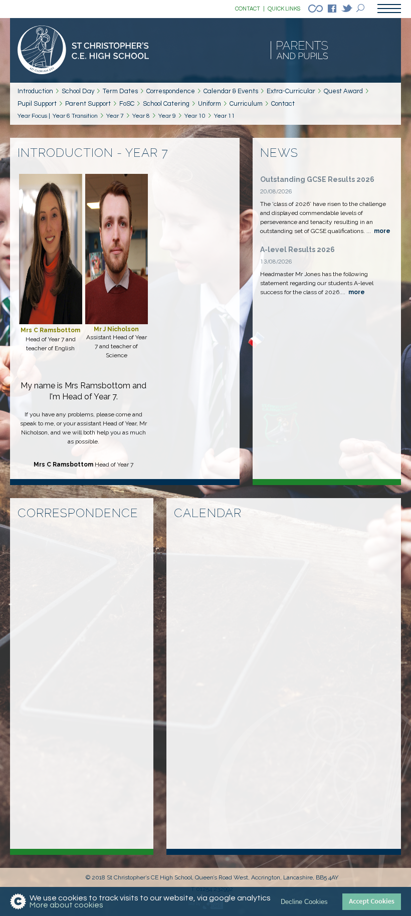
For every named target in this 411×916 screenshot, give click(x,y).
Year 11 (224, 116)
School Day (78, 91)
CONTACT (250, 9)
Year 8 (141, 116)
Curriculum (246, 103)
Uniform (209, 103)
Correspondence (170, 91)
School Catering (166, 103)
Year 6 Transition (75, 116)
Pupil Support (37, 103)
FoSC (126, 103)
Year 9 (167, 116)
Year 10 (195, 116)
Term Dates (120, 91)
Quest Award (343, 91)
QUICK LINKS (284, 9)
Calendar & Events (230, 91)
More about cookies (66, 905)
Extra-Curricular (291, 91)
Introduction (35, 91)
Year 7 (115, 116)
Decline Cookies (304, 901)
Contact (283, 103)
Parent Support (88, 103)
